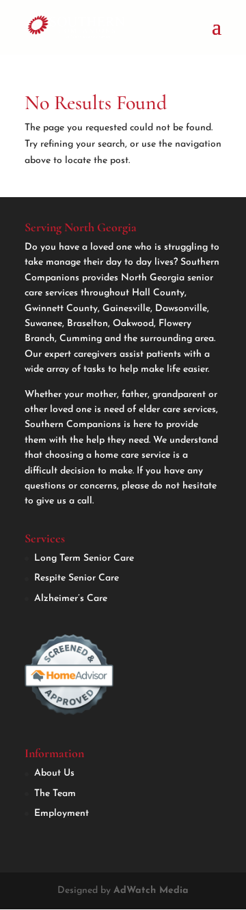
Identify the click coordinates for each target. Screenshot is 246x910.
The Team (55, 794)
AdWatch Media (151, 890)
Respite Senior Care (76, 578)
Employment (61, 813)
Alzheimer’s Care (70, 598)
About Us (54, 773)
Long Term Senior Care (84, 558)
